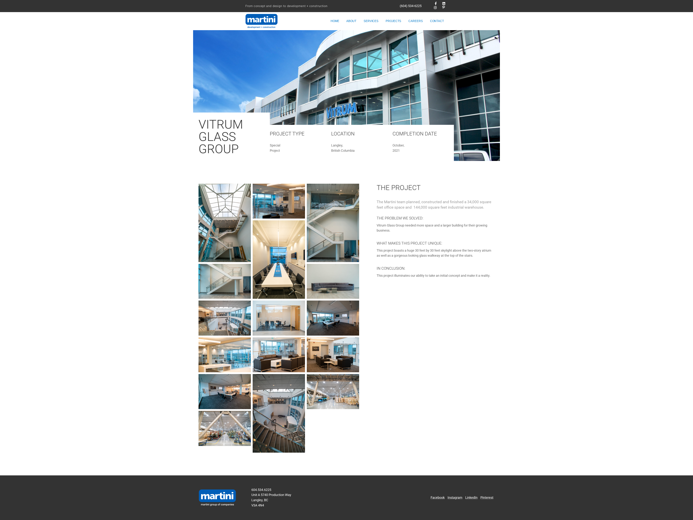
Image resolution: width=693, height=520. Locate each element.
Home (335, 21)
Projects (393, 21)
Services (371, 21)
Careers (415, 21)
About (351, 21)
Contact (437, 21)
